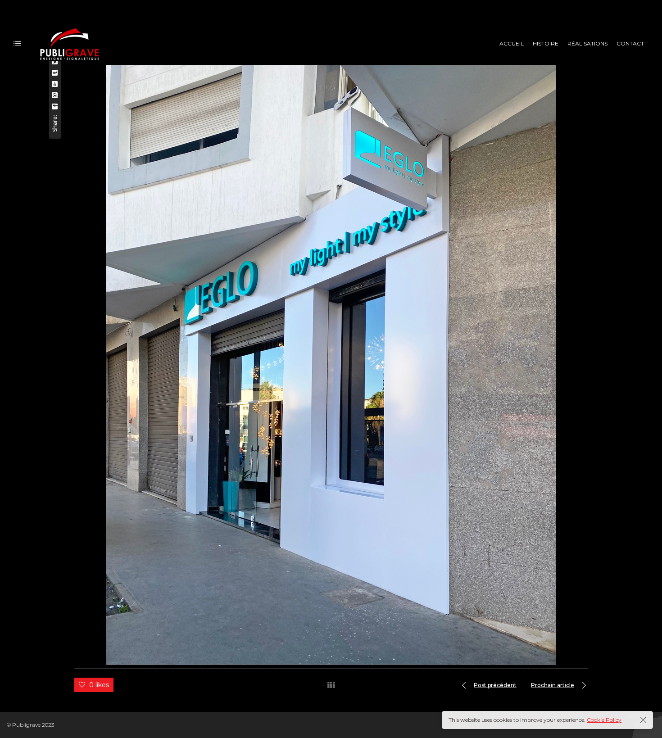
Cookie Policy (604, 719)
